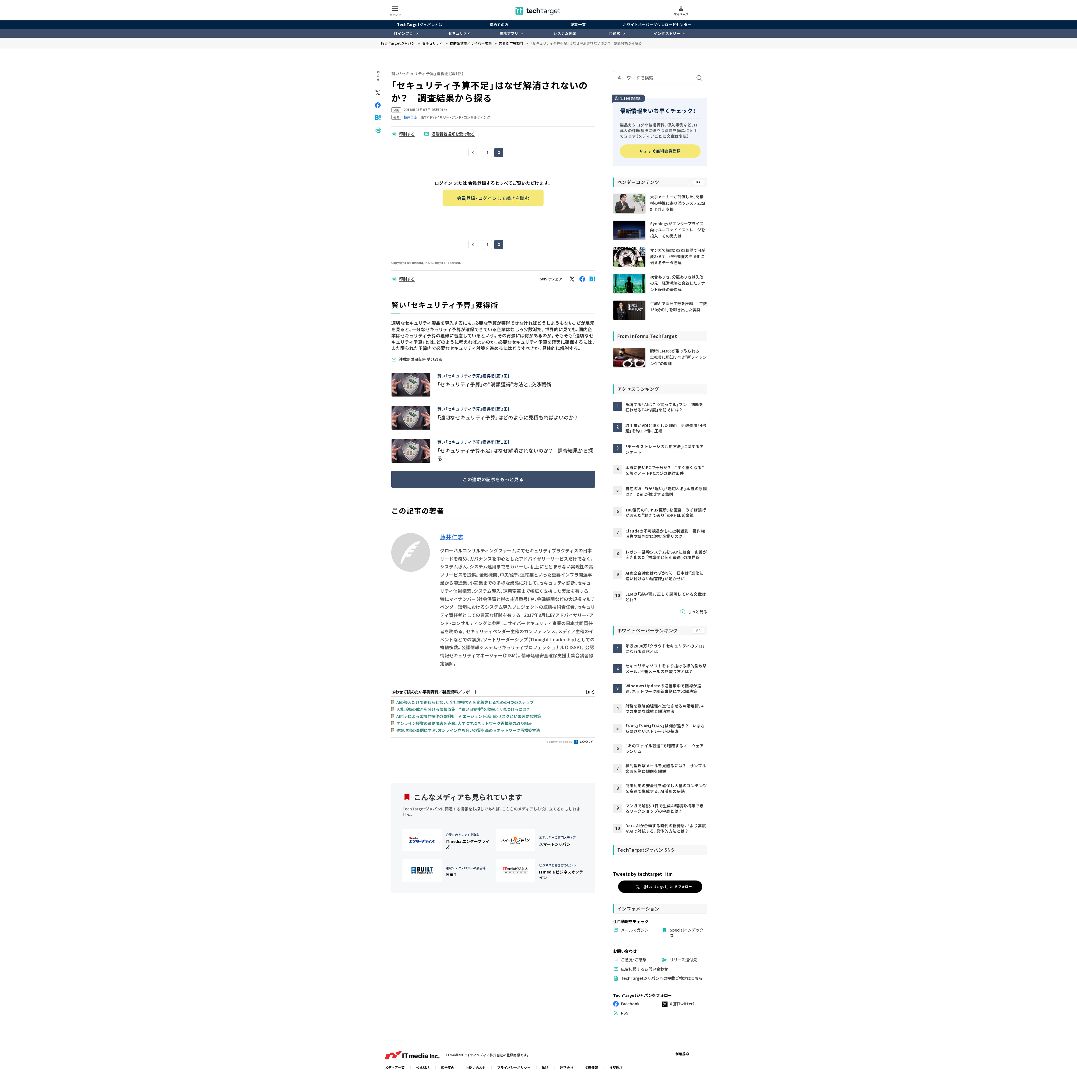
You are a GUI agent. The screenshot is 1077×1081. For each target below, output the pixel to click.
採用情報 (591, 1067)
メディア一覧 (395, 1067)
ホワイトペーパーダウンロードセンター (657, 24)
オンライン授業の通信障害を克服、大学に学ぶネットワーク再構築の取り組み (464, 723)
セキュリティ (459, 33)
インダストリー (667, 33)
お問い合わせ (476, 1067)
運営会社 (566, 1067)
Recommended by (559, 741)
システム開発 (564, 33)
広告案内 (447, 1067)
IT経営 (614, 33)
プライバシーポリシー (514, 1067)
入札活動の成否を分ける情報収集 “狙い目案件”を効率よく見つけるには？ (463, 709)
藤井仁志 (451, 537)
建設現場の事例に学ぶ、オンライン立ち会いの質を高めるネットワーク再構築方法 (468, 730)
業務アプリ (509, 33)
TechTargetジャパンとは (419, 24)
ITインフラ (403, 33)
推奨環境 (616, 1067)
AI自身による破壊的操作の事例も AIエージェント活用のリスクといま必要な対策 (468, 716)
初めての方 (498, 24)
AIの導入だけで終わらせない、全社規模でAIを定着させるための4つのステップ (465, 702)
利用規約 (682, 1053)
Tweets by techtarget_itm (643, 873)
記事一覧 (578, 24)
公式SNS (423, 1067)
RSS (545, 1067)
